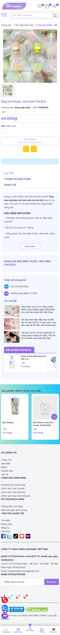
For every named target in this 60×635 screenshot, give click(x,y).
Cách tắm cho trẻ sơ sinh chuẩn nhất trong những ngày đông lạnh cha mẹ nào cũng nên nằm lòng (38, 309)
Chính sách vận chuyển (12, 488)
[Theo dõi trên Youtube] (27, 595)
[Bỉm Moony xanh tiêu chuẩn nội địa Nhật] (45, 407)
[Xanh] (10, 131)
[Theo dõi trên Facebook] (4, 595)
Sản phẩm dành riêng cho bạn (21, 390)
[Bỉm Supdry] (15, 407)
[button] (54, 417)
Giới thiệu (5, 463)
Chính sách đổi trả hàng (13, 492)
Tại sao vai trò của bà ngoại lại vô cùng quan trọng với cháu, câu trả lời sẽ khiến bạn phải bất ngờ (38, 335)
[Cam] (3, 131)
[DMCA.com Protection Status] (36, 609)
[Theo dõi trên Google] (19, 595)
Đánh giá (10, 184)
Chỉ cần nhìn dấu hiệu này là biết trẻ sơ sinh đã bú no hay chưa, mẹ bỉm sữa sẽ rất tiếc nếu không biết (38, 322)
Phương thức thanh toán (13, 485)
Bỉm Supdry (8, 422)
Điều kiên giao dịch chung (14, 510)
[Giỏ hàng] (47, 6)
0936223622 (19, 567)
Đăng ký (5, 527)
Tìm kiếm (5, 520)
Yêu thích (53, 632)
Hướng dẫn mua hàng (12, 506)
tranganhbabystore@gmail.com (23, 571)
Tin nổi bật (10, 300)
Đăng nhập (6, 524)
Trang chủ (6, 459)
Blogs (4, 467)
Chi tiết (9, 173)
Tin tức (42, 632)
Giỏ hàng (5, 531)
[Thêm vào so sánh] (34, 149)
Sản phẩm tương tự (18, 349)
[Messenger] (5, 616)
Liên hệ (4, 474)
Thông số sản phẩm (17, 179)
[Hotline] (5, 600)
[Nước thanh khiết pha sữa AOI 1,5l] (12, 362)
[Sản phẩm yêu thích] (40, 6)
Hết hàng (30, 141)
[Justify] (55, 15)
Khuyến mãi (7, 470)
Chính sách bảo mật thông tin (16, 495)
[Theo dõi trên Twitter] (12, 595)
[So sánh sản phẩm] (54, 6)
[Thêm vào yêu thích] (26, 149)
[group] (30, 56)
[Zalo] (5, 608)
